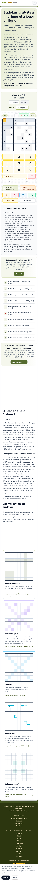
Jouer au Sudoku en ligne (19, 818)
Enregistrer (27, 200)
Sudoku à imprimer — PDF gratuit (19, 830)
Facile (19, 836)
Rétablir (28, 182)
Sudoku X (19, 851)
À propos (19, 821)
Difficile (19, 841)
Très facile (19, 833)
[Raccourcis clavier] (16, 115)
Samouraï (19, 856)
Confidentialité (19, 823)
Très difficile (19, 843)
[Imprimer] (32, 195)
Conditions (19, 826)
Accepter (6, 877)
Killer (19, 853)
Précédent (15, 102)
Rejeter (15, 877)
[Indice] (6, 195)
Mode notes (9, 176)
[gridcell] (4, 120)
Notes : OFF (10, 200)
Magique (19, 848)
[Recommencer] (23, 195)
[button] (22, 108)
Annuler (11, 182)
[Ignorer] (34, 10)
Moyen (19, 838)
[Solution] (15, 195)
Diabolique (19, 846)
